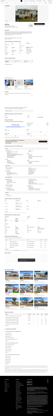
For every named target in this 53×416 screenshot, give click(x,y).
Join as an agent (7, 386)
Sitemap (17, 408)
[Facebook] (47, 381)
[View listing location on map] (30, 25)
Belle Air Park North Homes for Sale (9, 337)
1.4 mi (45, 247)
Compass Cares (18, 396)
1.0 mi (45, 243)
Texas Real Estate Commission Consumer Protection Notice (34, 406)
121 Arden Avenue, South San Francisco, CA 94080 (11, 320)
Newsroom (6, 391)
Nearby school (31, 247)
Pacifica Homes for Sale (8, 347)
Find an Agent (18, 391)
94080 (17, 27)
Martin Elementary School (13, 241)
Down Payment (29, 133)
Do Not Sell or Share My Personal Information (33, 387)
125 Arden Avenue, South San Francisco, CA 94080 (11, 317)
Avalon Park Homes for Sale (8, 334)
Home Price (6, 133)
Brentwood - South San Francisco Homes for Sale (11, 339)
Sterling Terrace (22, 93)
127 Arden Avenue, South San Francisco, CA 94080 (11, 322)
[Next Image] (13, 82)
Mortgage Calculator (19, 392)
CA (8, 93)
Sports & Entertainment (19, 402)
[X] (47, 383)
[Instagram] (47, 379)
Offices (6, 390)
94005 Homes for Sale (8, 357)
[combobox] (13, 1)
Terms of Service (42, 387)
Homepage (6, 93)
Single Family (13, 47)
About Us (6, 381)
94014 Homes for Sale (8, 359)
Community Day (12, 247)
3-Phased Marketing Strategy (20, 385)
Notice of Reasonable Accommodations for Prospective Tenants (34, 409)
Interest (28, 129)
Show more (6, 340)
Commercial (17, 401)
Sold (12, 43)
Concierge (17, 381)
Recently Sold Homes (19, 407)
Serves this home (31, 241)
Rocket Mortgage (20, 121)
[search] (21, 1)
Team (5, 382)
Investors (6, 385)
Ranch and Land (18, 405)
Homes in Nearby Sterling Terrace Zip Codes (12, 354)
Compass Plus (18, 395)
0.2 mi (45, 241)
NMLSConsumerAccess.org (40, 412)
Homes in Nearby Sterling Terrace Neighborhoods (13, 331)
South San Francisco (17, 93)
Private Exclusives (18, 382)
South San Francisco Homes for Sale (9, 344)
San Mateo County (14, 50)
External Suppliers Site (19, 406)
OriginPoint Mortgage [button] (14, 121)
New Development (18, 400)
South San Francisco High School (14, 245)
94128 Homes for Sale (7, 362)
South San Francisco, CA (12, 27)
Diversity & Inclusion (18, 397)
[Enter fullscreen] (32, 95)
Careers (6, 387)
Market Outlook (18, 386)
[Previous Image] (5, 82)
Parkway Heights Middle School (14, 243)
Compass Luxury (18, 390)
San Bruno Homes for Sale (8, 346)
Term (5, 129)
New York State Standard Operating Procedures (32, 408)
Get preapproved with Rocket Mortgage (39, 25)
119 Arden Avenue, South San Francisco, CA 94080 (11, 323)
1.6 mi (45, 245)
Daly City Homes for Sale (8, 349)
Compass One (18, 387)
